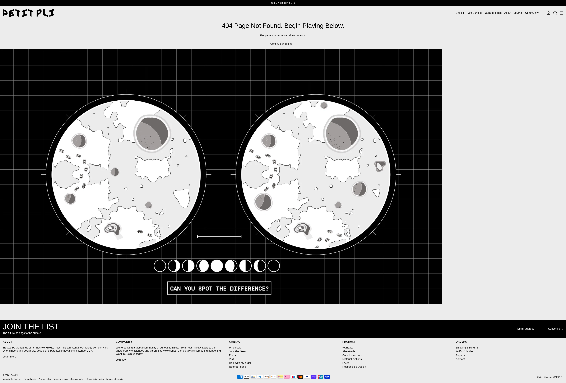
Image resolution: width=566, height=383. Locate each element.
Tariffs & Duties (464, 351)
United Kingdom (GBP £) (549, 377)
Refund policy (30, 379)
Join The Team (237, 351)
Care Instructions (352, 355)
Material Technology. (12, 379)
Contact (460, 359)
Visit (231, 359)
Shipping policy (77, 379)
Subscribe (554, 328)
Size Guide (348, 351)
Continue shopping (281, 43)
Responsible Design (354, 366)
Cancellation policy (95, 379)
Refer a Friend (237, 366)
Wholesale (235, 347)
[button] (555, 13)
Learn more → (11, 356)
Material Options (352, 359)
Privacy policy (44, 379)
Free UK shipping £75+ (283, 2)
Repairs (460, 355)
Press (232, 355)
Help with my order (240, 362)
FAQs (345, 362)
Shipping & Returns (467, 347)
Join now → (123, 359)
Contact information (115, 379)
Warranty (347, 347)
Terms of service (61, 379)
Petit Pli (14, 375)
